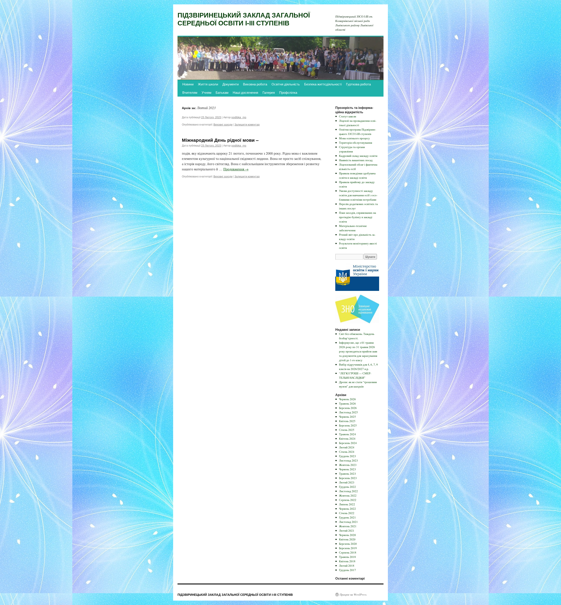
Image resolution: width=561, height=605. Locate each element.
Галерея (269, 92)
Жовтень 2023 (348, 465)
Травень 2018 (347, 557)
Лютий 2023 (346, 482)
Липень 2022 (347, 504)
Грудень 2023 (347, 456)
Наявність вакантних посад (356, 160)
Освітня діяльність (286, 84)
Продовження (236, 169)
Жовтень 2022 (348, 495)
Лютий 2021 (346, 530)
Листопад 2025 (348, 412)
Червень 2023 (347, 469)
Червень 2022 (347, 509)
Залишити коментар (247, 124)
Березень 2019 (348, 548)
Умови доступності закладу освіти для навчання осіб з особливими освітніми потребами (358, 195)
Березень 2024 (348, 443)
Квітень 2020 (347, 539)
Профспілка (288, 92)
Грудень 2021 (347, 517)
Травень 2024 (347, 434)
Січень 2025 (346, 430)
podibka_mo (238, 117)
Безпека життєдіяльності (323, 84)
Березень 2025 (348, 425)
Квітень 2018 (347, 561)
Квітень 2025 (347, 421)
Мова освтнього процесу (354, 138)
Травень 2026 (347, 403)
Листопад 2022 (348, 491)
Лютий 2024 (346, 447)
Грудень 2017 (347, 570)
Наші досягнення (245, 92)
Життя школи (208, 84)
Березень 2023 (348, 478)
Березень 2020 (348, 544)
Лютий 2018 (346, 566)
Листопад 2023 (348, 460)
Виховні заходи (223, 124)
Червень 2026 (347, 399)
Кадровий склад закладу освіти (358, 156)
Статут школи (347, 116)
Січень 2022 (346, 513)
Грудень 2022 (347, 487)
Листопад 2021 (348, 522)
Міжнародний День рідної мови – (220, 139)
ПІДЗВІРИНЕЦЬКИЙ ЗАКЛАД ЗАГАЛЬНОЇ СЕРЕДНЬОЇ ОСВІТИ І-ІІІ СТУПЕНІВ (244, 18)
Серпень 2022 (347, 500)
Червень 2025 (347, 417)
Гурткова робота (358, 84)
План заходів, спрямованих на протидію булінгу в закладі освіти (357, 217)
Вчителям (189, 92)
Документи (230, 84)
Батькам (222, 92)
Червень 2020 (347, 535)
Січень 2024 (346, 452)
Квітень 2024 (347, 438)
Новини (188, 84)
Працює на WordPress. (353, 594)
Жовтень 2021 (348, 526)
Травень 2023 (347, 474)
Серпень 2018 (347, 552)
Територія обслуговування (355, 143)
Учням (206, 92)
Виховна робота (255, 84)
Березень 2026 (348, 408)
